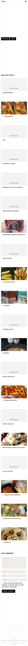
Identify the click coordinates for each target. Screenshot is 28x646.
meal (4, 140)
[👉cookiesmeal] (14, 533)
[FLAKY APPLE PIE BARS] (14, 155)
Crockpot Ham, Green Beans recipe (12, 518)
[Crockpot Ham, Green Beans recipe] (14, 510)
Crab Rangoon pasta (8, 329)
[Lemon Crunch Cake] (14, 462)
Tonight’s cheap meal (8, 424)
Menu (4, 1)
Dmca (10, 642)
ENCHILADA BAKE (8, 93)
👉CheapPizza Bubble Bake (10, 400)
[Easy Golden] (14, 344)
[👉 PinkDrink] (14, 297)
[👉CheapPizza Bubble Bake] (14, 391)
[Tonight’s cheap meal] (14, 415)
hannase (25, 640)
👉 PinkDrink (6, 305)
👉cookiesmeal (7, 542)
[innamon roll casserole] (14, 368)
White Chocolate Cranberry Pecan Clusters (14, 447)
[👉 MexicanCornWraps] (14, 273)
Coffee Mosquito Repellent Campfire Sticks (14, 234)
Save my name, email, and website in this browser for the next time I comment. (13, 585)
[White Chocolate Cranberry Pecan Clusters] (14, 439)
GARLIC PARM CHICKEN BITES (11, 211)
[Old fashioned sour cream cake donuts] (14, 179)
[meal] (14, 131)
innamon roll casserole (9, 376)
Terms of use (17, 642)
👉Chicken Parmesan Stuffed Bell (11, 495)
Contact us (4, 642)
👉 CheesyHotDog (8, 116)
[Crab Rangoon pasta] (14, 320)
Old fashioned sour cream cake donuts (13, 187)
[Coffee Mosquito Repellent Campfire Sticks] (14, 226)
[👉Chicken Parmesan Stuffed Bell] (14, 486)
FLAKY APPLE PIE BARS (9, 164)
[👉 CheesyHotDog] (14, 108)
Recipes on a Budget (5, 640)
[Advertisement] (14, 21)
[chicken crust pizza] (14, 250)
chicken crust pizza (7, 258)
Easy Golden (6, 353)
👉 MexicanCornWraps (9, 282)
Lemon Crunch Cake (8, 471)
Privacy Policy (14, 644)
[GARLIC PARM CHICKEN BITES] (14, 202)
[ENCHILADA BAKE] (14, 84)
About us (24, 642)
